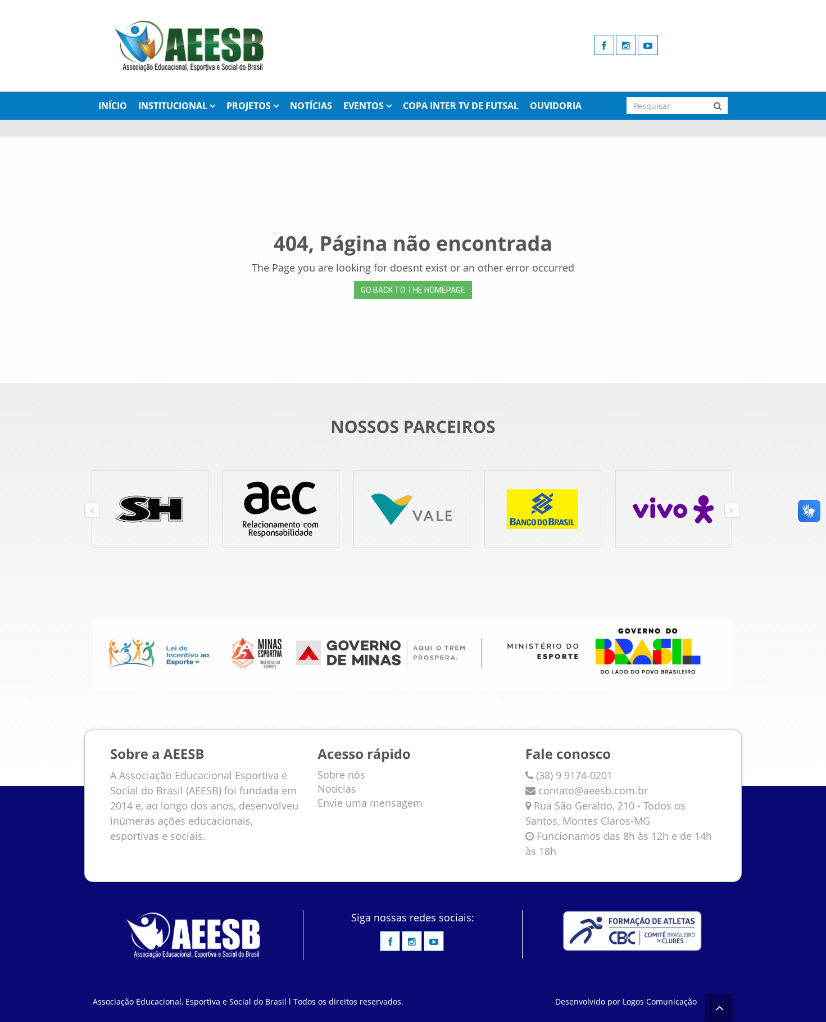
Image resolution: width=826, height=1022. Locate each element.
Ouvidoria (556, 106)
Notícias (311, 106)
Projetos (248, 106)
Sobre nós (341, 774)
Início (112, 106)
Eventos (363, 106)
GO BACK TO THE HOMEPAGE (413, 290)
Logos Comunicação (660, 1001)
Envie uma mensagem (370, 803)
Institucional (172, 106)
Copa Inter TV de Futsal (461, 106)
